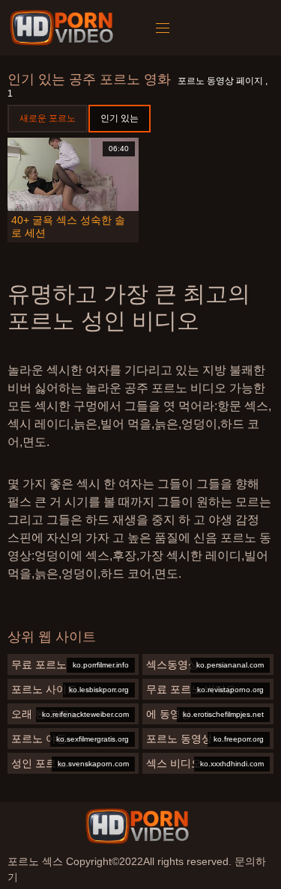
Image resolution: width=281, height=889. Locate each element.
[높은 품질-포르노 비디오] (64, 27)
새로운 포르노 (47, 118)
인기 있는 (119, 118)
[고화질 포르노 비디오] (137, 826)
